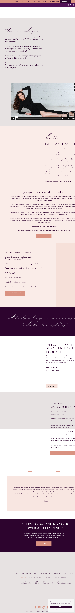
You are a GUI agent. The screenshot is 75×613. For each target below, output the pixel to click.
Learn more (67, 603)
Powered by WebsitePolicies (56, 609)
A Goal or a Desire (53, 370)
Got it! (61, 606)
